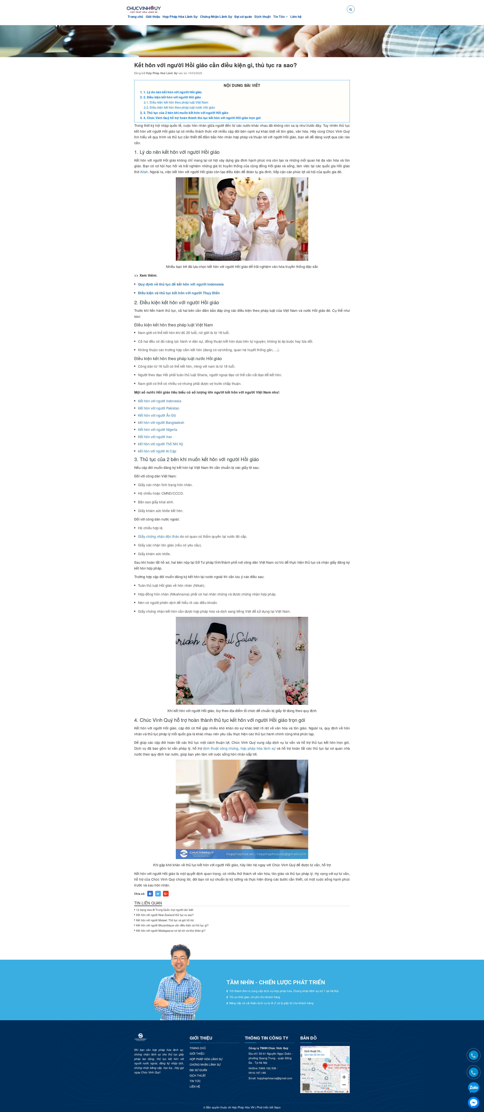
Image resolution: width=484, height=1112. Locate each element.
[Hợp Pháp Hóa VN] (144, 9)
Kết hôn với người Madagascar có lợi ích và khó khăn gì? (171, 930)
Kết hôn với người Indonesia (159, 400)
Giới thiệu (153, 17)
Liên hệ (296, 17)
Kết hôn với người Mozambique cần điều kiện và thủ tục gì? (172, 925)
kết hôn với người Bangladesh (161, 422)
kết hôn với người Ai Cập (157, 450)
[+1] (166, 893)
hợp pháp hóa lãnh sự (258, 748)
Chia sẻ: (139, 894)
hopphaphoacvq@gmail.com (274, 1078)
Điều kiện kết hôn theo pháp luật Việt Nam (179, 102)
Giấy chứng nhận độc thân (158, 536)
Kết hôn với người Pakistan (158, 407)
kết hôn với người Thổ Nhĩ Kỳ (160, 443)
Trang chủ (135, 17)
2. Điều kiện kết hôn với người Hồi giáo (172, 97)
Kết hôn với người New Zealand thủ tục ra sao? (165, 915)
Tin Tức (279, 17)
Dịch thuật (262, 17)
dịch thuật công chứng (220, 748)
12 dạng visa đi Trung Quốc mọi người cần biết (164, 910)
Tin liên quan (148, 903)
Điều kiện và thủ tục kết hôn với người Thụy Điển (179, 292)
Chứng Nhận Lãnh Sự (216, 17)
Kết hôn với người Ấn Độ (157, 415)
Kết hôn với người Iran (155, 436)
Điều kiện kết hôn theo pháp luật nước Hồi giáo (182, 107)
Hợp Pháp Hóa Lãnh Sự (180, 17)
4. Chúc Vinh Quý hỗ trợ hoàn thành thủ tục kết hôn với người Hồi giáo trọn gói (202, 118)
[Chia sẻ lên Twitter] (158, 893)
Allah (144, 171)
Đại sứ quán (243, 17)
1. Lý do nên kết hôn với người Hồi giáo (172, 92)
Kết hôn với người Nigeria (157, 429)
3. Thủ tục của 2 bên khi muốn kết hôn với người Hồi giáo (185, 112)
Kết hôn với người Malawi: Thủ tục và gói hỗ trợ (165, 920)
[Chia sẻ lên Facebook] (150, 893)
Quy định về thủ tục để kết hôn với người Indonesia (181, 284)
